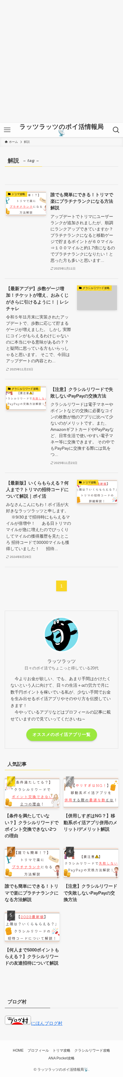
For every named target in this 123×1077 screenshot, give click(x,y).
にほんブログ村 (46, 1023)
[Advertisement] (61, 61)
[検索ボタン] (116, 130)
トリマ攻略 (61, 1050)
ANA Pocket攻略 (61, 1058)
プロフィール (38, 1050)
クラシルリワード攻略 (92, 1050)
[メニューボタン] (7, 130)
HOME (18, 1050)
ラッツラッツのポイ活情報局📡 (61, 130)
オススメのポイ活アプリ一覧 (62, 734)
